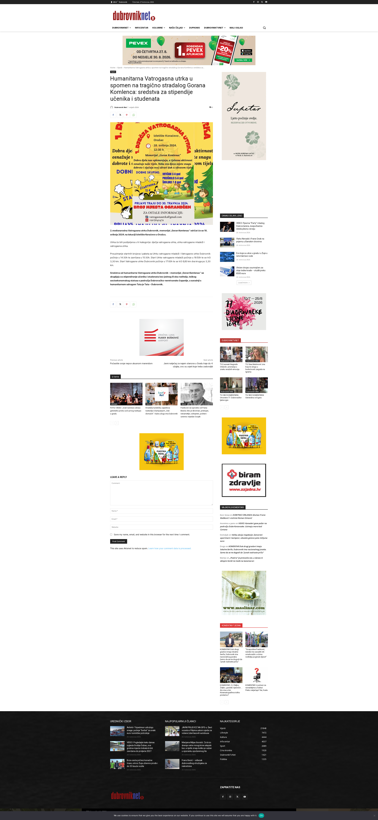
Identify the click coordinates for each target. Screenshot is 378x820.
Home (112, 67)
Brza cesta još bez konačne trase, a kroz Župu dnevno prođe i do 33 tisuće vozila (142, 763)
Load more (243, 282)
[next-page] (117, 423)
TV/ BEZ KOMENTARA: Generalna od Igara (254, 396)
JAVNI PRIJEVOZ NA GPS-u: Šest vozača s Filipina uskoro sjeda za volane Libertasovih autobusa (197, 730)
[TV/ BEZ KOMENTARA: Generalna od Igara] (256, 385)
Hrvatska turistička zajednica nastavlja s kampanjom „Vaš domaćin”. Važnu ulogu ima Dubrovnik (161, 411)
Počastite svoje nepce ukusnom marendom (131, 363)
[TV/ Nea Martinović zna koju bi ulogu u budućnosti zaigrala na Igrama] (256, 354)
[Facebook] (254, 2)
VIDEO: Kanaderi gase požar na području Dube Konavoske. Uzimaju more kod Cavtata (243, 526)
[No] (374, 815)
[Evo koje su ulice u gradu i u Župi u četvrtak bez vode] (227, 257)
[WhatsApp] (133, 115)
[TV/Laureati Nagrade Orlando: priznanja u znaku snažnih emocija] (231, 354)
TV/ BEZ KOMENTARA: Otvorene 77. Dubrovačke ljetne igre (230, 397)
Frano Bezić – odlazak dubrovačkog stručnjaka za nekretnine (194, 763)
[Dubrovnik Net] (112, 107)
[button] (264, 27)
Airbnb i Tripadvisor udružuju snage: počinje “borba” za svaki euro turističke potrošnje (141, 730)
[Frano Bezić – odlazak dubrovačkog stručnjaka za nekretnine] (172, 764)
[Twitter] (262, 2)
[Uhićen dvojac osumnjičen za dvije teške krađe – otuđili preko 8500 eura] (227, 271)
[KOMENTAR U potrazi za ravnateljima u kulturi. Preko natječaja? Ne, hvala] (256, 675)
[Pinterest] (127, 115)
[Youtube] (266, 2)
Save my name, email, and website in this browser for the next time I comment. (152, 534)
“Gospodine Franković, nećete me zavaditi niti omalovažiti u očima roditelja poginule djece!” (256, 653)
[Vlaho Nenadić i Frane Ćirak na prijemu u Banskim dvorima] (227, 242)
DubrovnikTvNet (227, 361)
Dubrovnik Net (120, 107)
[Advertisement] (244, 182)
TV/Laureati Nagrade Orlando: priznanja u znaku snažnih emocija (229, 366)
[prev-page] (112, 423)
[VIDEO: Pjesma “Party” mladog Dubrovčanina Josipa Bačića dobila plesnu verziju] (227, 227)
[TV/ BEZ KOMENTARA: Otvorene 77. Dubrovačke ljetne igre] (231, 385)
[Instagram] (258, 2)
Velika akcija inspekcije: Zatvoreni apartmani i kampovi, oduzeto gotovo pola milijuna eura (243, 537)
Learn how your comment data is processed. (169, 548)
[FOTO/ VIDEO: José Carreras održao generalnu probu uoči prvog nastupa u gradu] (126, 394)
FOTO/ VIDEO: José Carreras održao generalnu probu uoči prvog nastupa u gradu (125, 411)
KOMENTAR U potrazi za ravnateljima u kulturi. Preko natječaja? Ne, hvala (256, 687)
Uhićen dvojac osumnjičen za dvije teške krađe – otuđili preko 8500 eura (250, 270)
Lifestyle (114, 404)
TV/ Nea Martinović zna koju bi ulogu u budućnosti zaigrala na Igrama (255, 368)
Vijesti (119, 67)
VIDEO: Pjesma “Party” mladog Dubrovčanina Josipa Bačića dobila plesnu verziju (250, 226)
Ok (261, 815)
